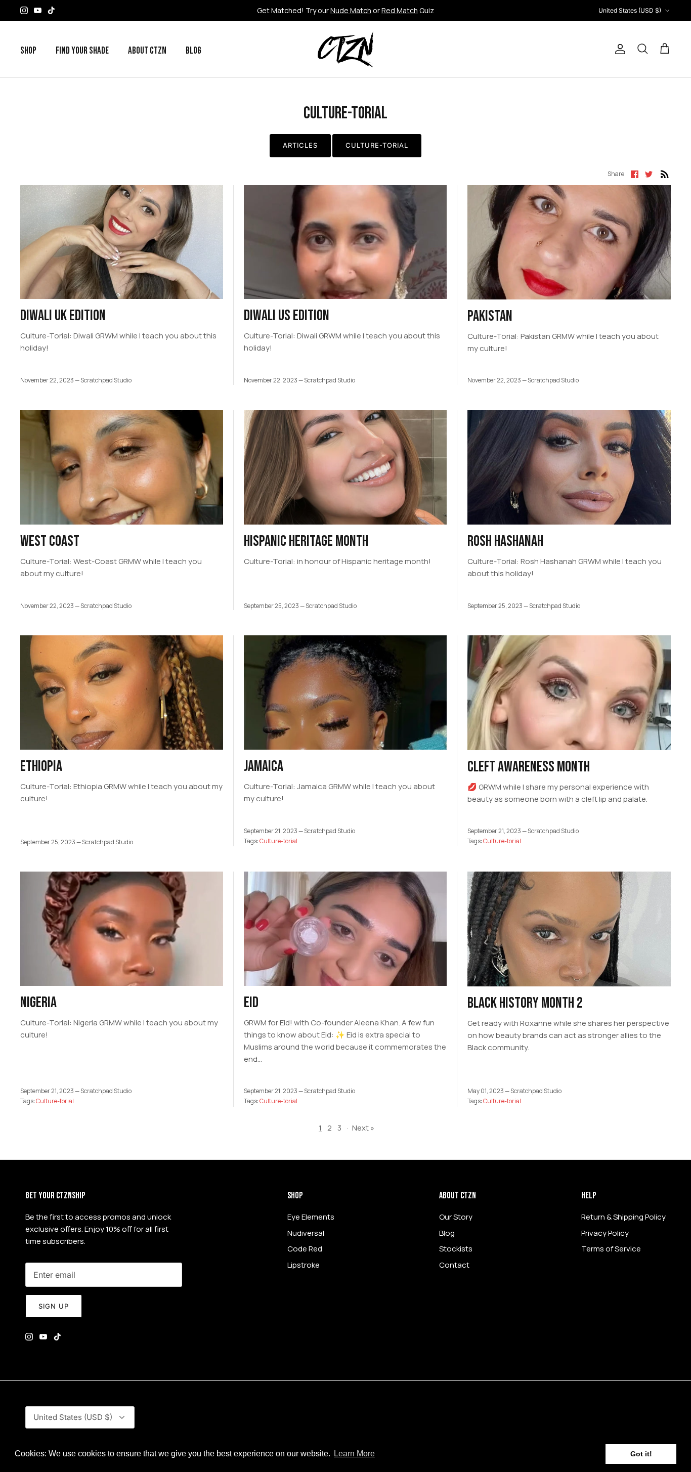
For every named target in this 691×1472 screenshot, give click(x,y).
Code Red (304, 1248)
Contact (454, 1265)
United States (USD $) (629, 10)
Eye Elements (310, 1216)
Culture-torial (278, 841)
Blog (193, 51)
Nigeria (38, 1002)
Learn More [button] (354, 1453)
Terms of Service (611, 1248)
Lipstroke (303, 1265)
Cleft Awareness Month (528, 767)
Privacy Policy (605, 1233)
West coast (49, 541)
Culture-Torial (377, 145)
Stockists (455, 1248)
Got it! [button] (641, 1454)
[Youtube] (37, 10)
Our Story (455, 1216)
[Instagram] (24, 10)
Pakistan (489, 316)
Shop (28, 51)
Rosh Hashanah (505, 541)
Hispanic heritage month (306, 541)
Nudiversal (305, 1233)
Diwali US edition (286, 316)
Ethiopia (41, 766)
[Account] (618, 49)
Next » (363, 1127)
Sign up (53, 1306)
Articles (300, 145)
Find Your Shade (82, 51)
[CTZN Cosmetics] (345, 49)
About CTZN (147, 51)
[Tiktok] (51, 10)
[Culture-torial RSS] (665, 173)
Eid (251, 1002)
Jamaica (263, 766)
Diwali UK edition (63, 316)
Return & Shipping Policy (623, 1216)
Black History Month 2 (525, 1003)
